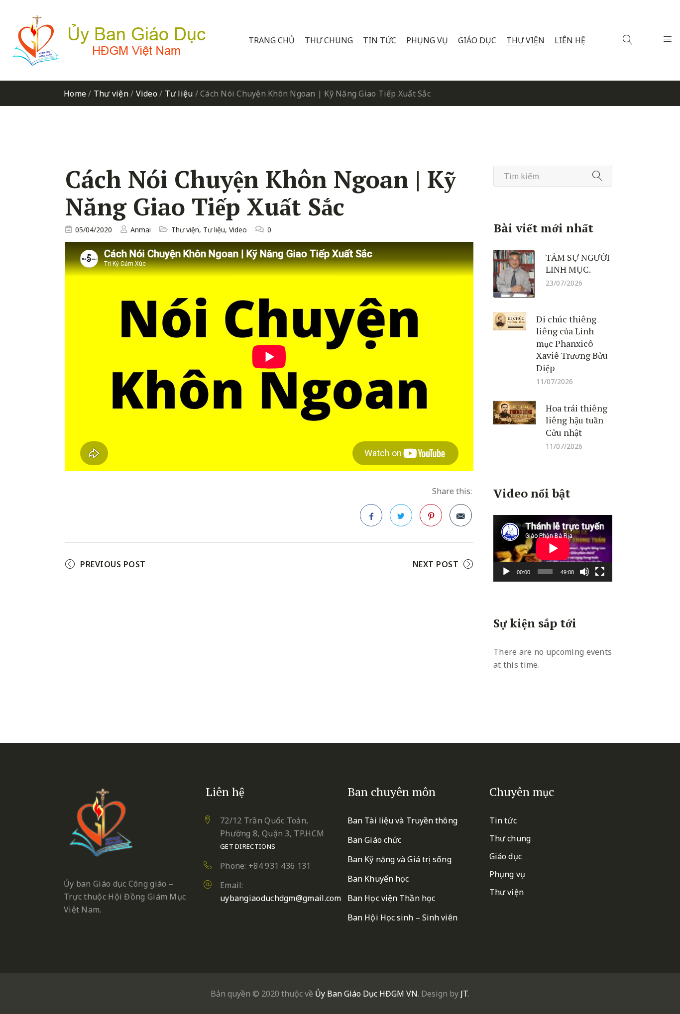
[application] (552, 548)
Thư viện (525, 40)
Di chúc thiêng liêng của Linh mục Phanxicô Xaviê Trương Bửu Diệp (572, 342)
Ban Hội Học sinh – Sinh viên (402, 917)
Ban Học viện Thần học (391, 898)
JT (464, 993)
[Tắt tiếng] (584, 572)
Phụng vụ (427, 40)
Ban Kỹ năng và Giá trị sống (399, 859)
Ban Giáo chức (374, 839)
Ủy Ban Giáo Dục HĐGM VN (366, 993)
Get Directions (247, 846)
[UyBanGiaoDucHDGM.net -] (109, 40)
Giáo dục (477, 40)
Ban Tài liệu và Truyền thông (402, 820)
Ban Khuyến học (378, 878)
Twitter (401, 515)
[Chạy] (506, 572)
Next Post (436, 564)
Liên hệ (570, 40)
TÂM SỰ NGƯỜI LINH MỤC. (578, 263)
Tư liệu (179, 93)
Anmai (140, 229)
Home (75, 93)
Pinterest (431, 515)
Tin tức (379, 40)
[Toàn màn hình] (600, 572)
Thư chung (329, 40)
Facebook (371, 515)
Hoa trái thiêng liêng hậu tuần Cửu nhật (576, 420)
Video (146, 93)
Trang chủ (271, 40)
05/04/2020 (93, 229)
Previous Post (113, 564)
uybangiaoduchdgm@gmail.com (280, 898)
